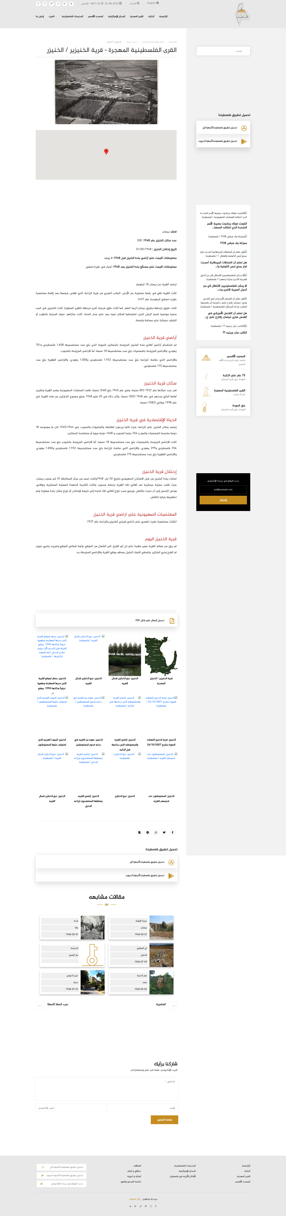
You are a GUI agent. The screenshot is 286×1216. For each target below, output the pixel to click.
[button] (106, 152)
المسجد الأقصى (95, 16)
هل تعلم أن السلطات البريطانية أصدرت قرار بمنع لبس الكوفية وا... (224, 264)
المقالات (137, 1166)
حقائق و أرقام (134, 1171)
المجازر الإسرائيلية (116, 16)
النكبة (151, 16)
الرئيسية (163, 16)
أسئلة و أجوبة (134, 1177)
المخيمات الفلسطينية (72, 16)
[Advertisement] (106, 205)
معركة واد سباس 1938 (233, 243)
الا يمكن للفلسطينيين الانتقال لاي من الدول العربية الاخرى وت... (225, 288)
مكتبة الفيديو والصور (131, 1182)
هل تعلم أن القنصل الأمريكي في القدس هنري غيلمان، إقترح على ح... (225, 315)
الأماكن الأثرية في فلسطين (183, 1177)
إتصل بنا (40, 16)
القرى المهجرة (136, 16)
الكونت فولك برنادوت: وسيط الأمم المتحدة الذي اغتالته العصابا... (227, 225)
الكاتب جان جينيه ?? (235, 332)
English (151, 3)
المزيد (51, 16)
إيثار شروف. (135, 1199)
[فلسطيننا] (242, 13)
